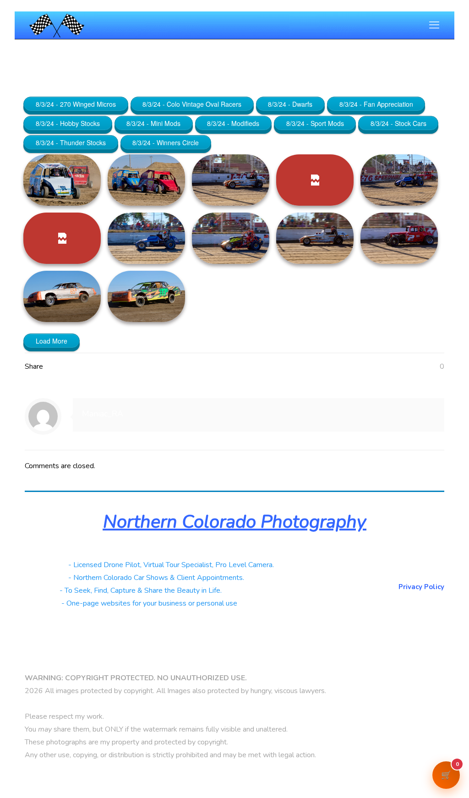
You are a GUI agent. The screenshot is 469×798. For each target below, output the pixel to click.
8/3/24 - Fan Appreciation (376, 104)
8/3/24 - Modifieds (233, 123)
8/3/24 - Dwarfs (290, 104)
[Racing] (56, 25)
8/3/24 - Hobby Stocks (68, 123)
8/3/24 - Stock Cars (398, 123)
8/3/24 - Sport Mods (315, 123)
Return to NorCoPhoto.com (399, 575)
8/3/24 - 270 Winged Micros (76, 104)
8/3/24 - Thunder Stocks (71, 142)
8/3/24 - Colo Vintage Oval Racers (191, 104)
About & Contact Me (410, 563)
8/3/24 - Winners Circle (165, 142)
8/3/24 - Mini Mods (153, 123)
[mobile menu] (434, 25)
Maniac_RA (102, 413)
